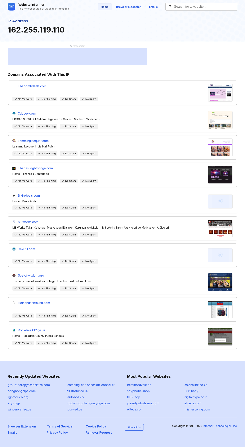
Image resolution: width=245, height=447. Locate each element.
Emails (153, 6)
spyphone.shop (138, 391)
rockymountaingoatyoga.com (88, 403)
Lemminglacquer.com (33, 141)
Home (105, 6)
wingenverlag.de (19, 409)
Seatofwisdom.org (31, 275)
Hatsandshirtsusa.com (34, 303)
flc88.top (133, 397)
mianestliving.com (197, 409)
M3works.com (28, 222)
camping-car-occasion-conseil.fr (91, 385)
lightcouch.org (18, 397)
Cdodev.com (27, 113)
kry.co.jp (14, 403)
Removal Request (99, 432)
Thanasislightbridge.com (35, 168)
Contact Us (134, 427)
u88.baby (191, 391)
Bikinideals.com (29, 195)
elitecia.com (193, 403)
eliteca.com (135, 409)
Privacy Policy (57, 432)
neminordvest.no (139, 385)
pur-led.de (74, 409)
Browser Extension (128, 6)
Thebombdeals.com (32, 86)
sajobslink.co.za (196, 385)
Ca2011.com (26, 249)
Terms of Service (60, 426)
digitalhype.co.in (196, 397)
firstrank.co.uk (77, 391)
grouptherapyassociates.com (29, 385)
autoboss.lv (75, 397)
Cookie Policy (96, 426)
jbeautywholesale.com (143, 403)
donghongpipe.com (22, 391)
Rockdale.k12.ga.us (31, 330)
